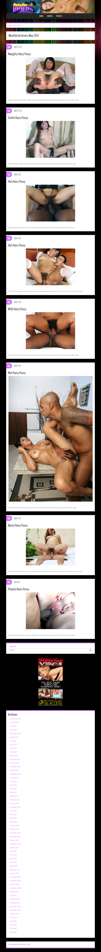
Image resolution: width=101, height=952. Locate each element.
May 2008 (13, 921)
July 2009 (13, 895)
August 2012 (14, 778)
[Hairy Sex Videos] (50, 6)
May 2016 (13, 748)
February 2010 (15, 870)
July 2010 (13, 851)
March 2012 (14, 796)
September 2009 (15, 888)
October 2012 (14, 770)
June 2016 (13, 744)
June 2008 (13, 917)
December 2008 (15, 906)
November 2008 (15, 910)
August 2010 (14, 847)
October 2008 (14, 914)
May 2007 (13, 932)
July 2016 (13, 741)
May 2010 (13, 859)
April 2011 (13, 818)
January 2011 (14, 829)
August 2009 (14, 892)
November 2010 (15, 836)
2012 (15, 25)
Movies (49, 16)
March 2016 (14, 756)
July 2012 (13, 781)
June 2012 (13, 785)
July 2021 (13, 726)
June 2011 (13, 811)
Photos (59, 16)
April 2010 (13, 862)
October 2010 (14, 840)
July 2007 (13, 925)
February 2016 (15, 759)
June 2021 (13, 730)
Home (41, 16)
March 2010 (14, 866)
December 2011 (15, 807)
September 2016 (15, 733)
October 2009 (14, 884)
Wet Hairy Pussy (17, 372)
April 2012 (13, 792)
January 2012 (14, 803)
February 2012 (15, 800)
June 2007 (13, 928)
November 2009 (15, 881)
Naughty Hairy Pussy (19, 54)
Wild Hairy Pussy (17, 309)
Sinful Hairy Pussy (18, 117)
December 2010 (15, 833)
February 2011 (15, 825)
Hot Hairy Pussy (16, 181)
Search (13, 646)
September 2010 (15, 844)
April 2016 (13, 752)
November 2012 (15, 767)
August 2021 (14, 722)
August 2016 (14, 737)
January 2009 (14, 903)
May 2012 (13, 789)
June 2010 (13, 855)
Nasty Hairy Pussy (18, 525)
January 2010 (14, 873)
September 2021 (15, 719)
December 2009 (15, 877)
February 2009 (15, 899)
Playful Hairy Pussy (18, 589)
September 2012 (15, 774)
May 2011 (13, 814)
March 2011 (14, 822)
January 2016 (14, 763)
